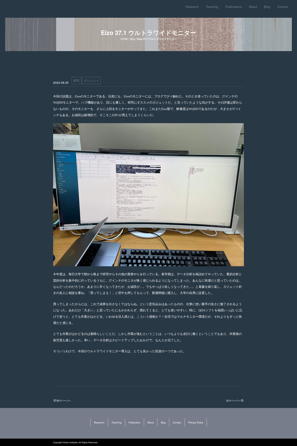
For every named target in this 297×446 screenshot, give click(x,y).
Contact (282, 6)
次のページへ (233, 400)
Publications (233, 6)
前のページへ (64, 400)
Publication (134, 422)
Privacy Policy (195, 422)
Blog (267, 6)
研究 (76, 80)
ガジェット (91, 80)
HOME (124, 39)
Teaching (212, 6)
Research (192, 6)
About (253, 6)
